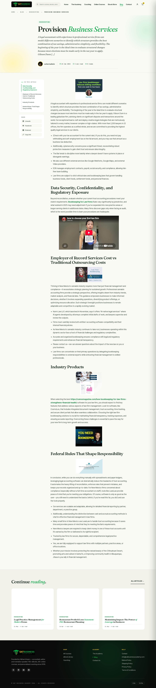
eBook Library (68, 657)
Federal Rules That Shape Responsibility (31, 107)
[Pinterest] (29, 670)
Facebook (28, 126)
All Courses (67, 653)
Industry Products (28, 102)
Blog (121, 4)
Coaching (87, 4)
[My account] (137, 4)
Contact (129, 4)
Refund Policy (126, 660)
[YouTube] (24, 670)
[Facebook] (13, 670)
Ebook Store (112, 4)
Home (66, 4)
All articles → (137, 581)
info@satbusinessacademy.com (133, 657)
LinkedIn (28, 121)
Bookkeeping (34, 12)
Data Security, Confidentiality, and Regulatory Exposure (30, 88)
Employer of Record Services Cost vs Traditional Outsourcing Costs (32, 96)
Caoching (66, 660)
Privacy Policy (126, 667)
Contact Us (96, 660)
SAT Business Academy (22, 683)
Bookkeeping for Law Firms (80, 202)
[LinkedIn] (18, 670)
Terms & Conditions (129, 670)
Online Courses (99, 4)
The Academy (76, 4)
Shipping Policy (127, 663)
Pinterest (28, 130)
